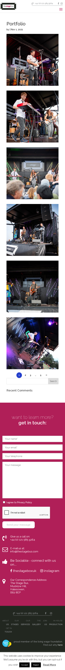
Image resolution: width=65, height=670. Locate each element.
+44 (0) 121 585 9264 (44, 3)
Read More (49, 664)
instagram (51, 571)
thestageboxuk (24, 571)
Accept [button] (24, 665)
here (60, 645)
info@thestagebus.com (24, 551)
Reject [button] (36, 665)
